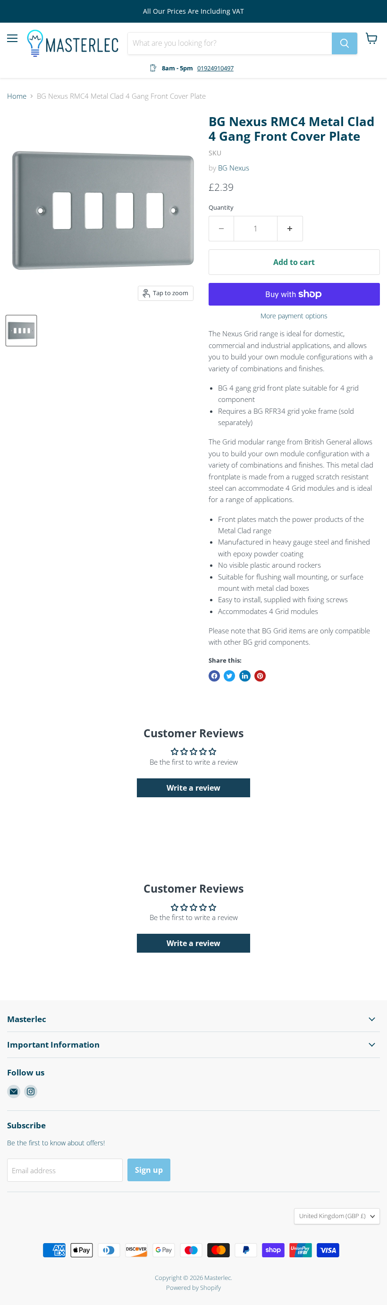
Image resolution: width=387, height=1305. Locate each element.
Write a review (193, 788)
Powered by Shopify (193, 1287)
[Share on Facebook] (214, 676)
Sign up (149, 1170)
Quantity (221, 207)
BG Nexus (233, 167)
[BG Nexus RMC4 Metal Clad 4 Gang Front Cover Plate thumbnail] (21, 331)
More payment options (294, 316)
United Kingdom (332, 1215)
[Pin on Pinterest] (260, 676)
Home (16, 96)
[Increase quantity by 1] (290, 228)
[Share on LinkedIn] (245, 676)
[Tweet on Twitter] (229, 676)
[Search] (344, 43)
